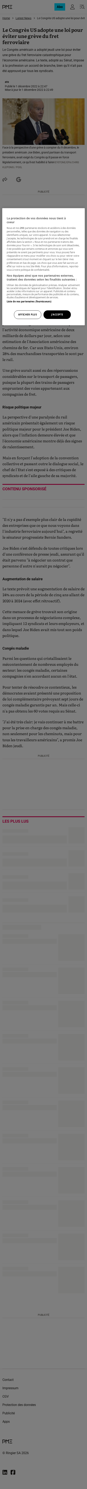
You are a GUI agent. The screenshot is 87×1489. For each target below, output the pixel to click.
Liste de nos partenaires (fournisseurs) (29, 301)
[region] (43, 266)
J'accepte (57, 314)
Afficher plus (27, 314)
